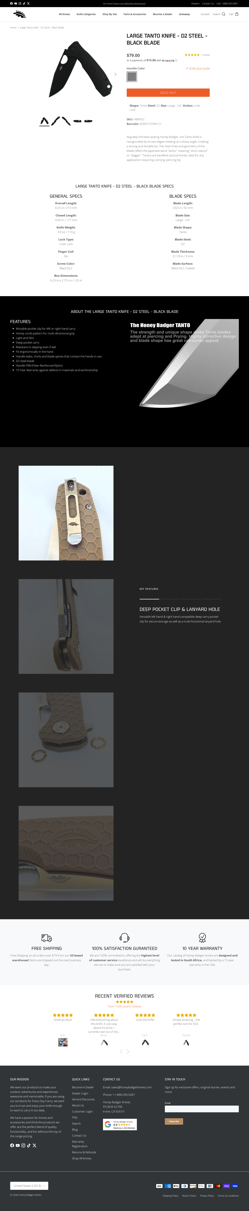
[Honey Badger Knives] (20, 14)
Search (76, 1123)
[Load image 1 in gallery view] (79, 73)
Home (13, 27)
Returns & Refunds (84, 1152)
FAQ (74, 1117)
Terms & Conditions (228, 1195)
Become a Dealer (162, 14)
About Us (78, 1105)
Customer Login (82, 1111)
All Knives (64, 14)
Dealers (195, 3)
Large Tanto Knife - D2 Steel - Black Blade (42, 27)
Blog (75, 1129)
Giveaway (184, 14)
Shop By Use (109, 14)
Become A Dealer (83, 1087)
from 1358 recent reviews (124, 1006)
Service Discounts (83, 1099)
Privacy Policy (207, 1195)
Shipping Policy (170, 1195)
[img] (124, 1001)
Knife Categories (86, 14)
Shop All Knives (81, 1158)
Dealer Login (80, 1093)
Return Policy (189, 1195)
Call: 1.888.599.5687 (227, 3)
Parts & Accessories (135, 14)
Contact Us (208, 3)
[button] (152, 60)
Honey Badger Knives (30, 1194)
